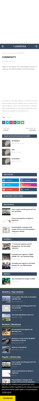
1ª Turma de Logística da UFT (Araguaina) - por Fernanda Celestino (22, 246)
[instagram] (28, 185)
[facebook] (28, 180)
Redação (6, 61)
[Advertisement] (19, 21)
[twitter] (10, 185)
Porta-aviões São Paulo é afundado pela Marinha (24, 298)
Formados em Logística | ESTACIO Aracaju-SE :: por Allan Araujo (23, 264)
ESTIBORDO (16, 141)
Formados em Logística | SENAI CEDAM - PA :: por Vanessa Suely (22, 255)
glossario (13, 53)
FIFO (13, 150)
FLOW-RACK (16, 159)
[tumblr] (28, 189)
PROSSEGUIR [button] (7, 398)
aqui (29, 110)
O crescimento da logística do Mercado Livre (22, 330)
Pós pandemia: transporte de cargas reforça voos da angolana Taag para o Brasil (23, 229)
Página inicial (6, 53)
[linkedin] (10, 180)
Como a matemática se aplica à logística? (22, 219)
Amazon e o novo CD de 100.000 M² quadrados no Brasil (23, 339)
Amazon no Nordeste (19, 347)
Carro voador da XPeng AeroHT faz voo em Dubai (24, 210)
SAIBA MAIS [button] (6, 392)
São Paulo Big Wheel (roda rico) (22, 315)
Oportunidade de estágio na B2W (23, 279)
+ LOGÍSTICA (19, 46)
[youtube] (10, 189)
